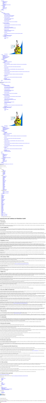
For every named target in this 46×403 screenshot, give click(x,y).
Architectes (4, 58)
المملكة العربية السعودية (6, 191)
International (2, 193)
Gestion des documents (10, 27)
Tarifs (2, 80)
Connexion (2, 162)
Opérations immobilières (9, 18)
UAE (3, 192)
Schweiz (2, 208)
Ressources (2, 153)
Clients (2, 54)
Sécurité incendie (6, 75)
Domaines (4, 62)
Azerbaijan (2, 196)
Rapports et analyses (9, 30)
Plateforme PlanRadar (6, 13)
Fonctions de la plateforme (6, 94)
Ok (0, 402)
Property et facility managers (6, 56)
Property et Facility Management (8, 61)
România (4, 184)
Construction (5, 60)
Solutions (4, 59)
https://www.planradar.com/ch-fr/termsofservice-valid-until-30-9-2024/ (20, 375)
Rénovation (5, 78)
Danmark (4, 176)
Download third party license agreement (4, 374)
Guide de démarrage (5, 1)
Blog (3, 3)
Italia (2, 203)
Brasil (3, 170)
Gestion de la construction (9, 15)
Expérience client (5, 155)
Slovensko (4, 186)
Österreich (4, 182)
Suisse (3, 187)
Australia (4, 172)
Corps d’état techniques (5, 57)
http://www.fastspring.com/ (35, 350)
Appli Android (3, 392)
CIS (3, 174)
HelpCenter (2, 384)
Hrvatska (4, 179)
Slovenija (2, 210)
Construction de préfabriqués (7, 79)
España (2, 201)
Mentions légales (3, 388)
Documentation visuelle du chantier (7, 107)
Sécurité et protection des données (7, 4)
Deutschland (4, 177)
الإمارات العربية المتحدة (4, 215)
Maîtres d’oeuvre (5, 129)
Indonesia (4, 173)
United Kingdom (5, 189)
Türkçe (2, 212)
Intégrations (5, 34)
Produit (2, 12)
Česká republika (3, 199)
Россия (2, 206)
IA (1, 152)
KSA (2, 213)
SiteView (6, 45)
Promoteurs (4, 127)
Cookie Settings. (5, 401)
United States (2, 195)
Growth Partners (5, 8)
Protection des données (4, 387)
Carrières (4, 6)
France (3, 178)
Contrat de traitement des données (5, 389)
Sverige (4, 188)
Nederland (4, 181)
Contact (2, 9)
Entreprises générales (5, 55)
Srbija (3, 185)
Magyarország (4, 180)
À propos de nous (3, 5)
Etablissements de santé (7, 150)
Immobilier (5, 132)
